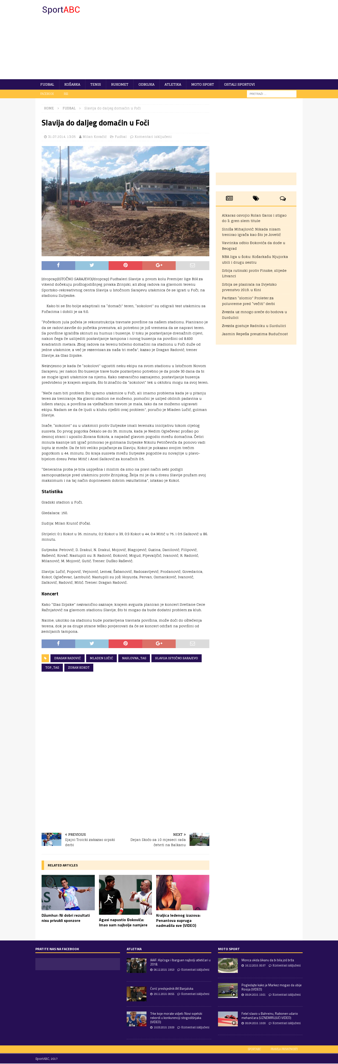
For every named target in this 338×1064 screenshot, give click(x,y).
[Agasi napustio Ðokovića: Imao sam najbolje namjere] (125, 895)
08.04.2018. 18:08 (255, 1023)
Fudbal (47, 84)
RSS (66, 93)
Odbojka (146, 84)
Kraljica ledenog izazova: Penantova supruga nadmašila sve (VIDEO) (178, 920)
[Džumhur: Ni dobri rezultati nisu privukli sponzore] (68, 892)
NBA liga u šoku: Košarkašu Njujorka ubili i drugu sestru (255, 259)
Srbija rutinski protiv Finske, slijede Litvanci (254, 273)
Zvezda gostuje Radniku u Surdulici (254, 326)
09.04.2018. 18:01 (255, 994)
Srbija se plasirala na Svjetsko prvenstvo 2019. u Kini (249, 287)
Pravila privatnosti (284, 1049)
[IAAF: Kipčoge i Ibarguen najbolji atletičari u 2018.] (136, 965)
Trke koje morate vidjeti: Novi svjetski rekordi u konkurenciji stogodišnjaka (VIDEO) (176, 1017)
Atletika (173, 84)
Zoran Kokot (79, 667)
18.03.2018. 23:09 (164, 1027)
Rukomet (119, 84)
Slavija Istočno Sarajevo (176, 658)
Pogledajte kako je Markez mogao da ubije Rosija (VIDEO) (271, 987)
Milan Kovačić (95, 137)
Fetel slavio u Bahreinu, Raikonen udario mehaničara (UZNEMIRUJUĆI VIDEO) (269, 1015)
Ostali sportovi (239, 84)
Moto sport (202, 84)
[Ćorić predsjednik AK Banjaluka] (136, 994)
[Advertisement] (212, 39)
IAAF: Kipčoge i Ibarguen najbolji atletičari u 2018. (180, 962)
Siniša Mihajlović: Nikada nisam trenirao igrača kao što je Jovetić (251, 232)
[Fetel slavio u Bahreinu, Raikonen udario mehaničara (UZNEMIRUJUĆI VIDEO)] (228, 1019)
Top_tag (52, 667)
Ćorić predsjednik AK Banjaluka (171, 988)
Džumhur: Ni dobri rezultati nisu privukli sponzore (66, 917)
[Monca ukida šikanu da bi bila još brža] (228, 965)
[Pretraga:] (271, 94)
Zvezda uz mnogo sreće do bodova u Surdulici (254, 314)
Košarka (72, 84)
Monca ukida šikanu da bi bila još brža (267, 960)
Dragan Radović (67, 658)
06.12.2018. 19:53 (164, 969)
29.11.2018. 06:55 (164, 993)
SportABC (254, 1049)
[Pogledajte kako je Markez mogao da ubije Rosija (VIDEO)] (228, 990)
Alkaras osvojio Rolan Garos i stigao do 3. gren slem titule (254, 218)
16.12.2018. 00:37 (255, 965)
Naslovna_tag (134, 658)
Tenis (95, 84)
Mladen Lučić (101, 658)
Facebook (47, 93)
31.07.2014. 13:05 (62, 137)
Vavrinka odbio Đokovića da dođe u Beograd (253, 245)
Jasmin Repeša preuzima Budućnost (255, 334)
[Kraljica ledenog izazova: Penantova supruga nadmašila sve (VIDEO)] (182, 892)
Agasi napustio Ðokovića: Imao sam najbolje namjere (123, 922)
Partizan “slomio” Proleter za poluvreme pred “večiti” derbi (248, 300)
